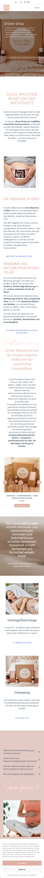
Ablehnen (22, 869)
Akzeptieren (22, 863)
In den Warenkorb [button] (23, 506)
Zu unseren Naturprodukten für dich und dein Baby (22, 331)
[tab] (22, 752)
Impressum (32, 875)
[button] (5, 482)
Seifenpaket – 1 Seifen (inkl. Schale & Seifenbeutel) (23, 496)
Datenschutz (24, 875)
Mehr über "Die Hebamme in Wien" (19, 256)
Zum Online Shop (22, 718)
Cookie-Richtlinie (13, 875)
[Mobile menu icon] (37, 8)
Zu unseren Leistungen (22, 643)
